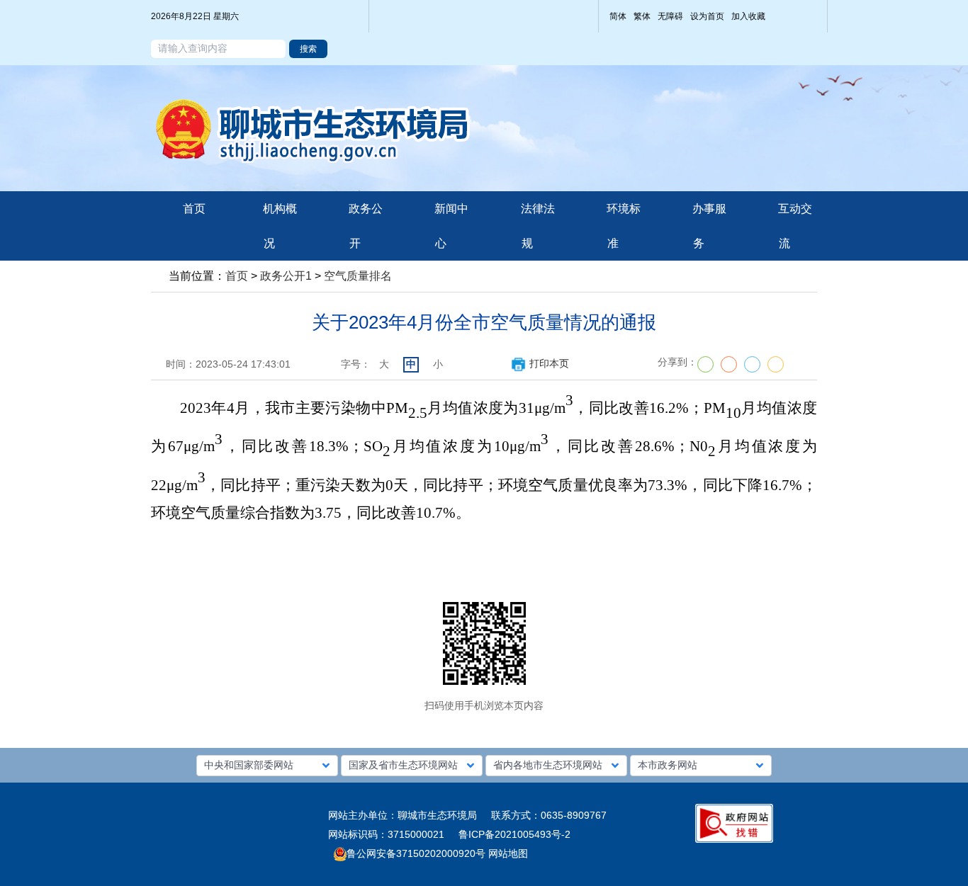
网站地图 (506, 853)
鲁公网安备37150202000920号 (416, 853)
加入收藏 (748, 16)
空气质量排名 (358, 276)
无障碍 (670, 16)
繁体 (642, 16)
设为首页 (707, 16)
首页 (236, 276)
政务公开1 (286, 276)
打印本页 (549, 363)
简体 (617, 16)
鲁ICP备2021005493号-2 (514, 834)
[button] (267, 765)
